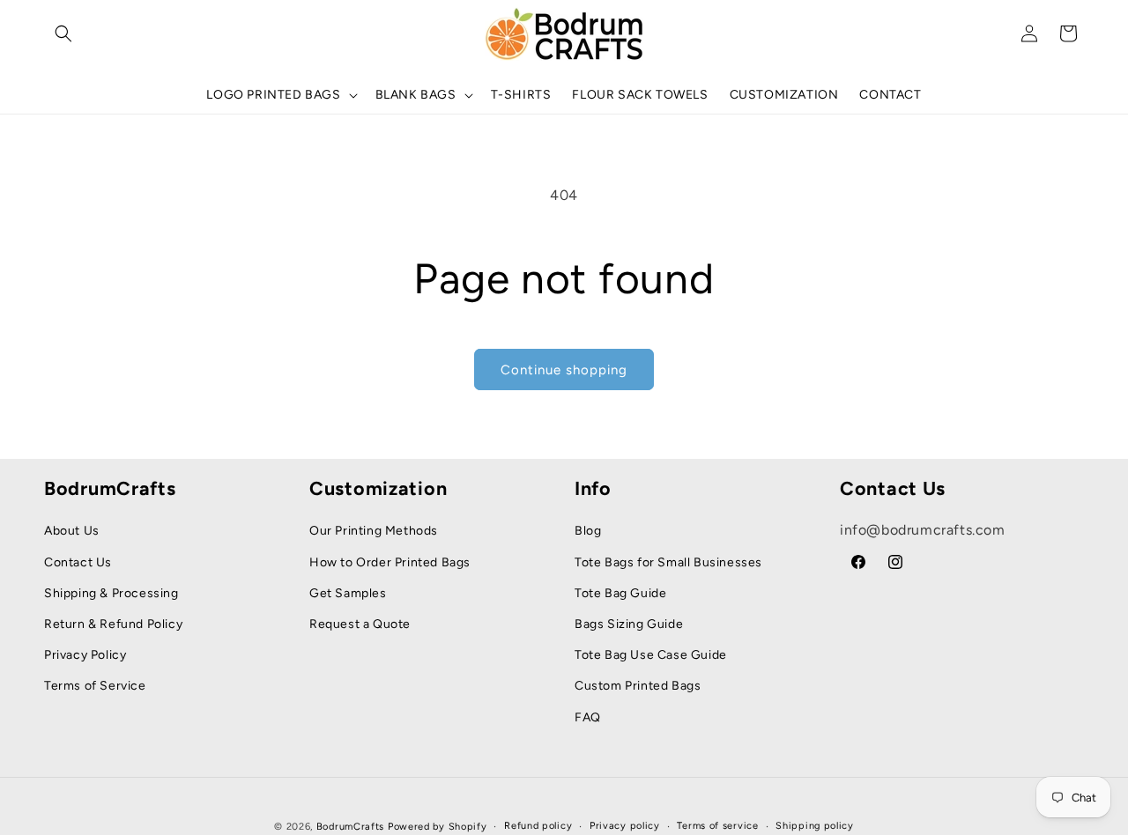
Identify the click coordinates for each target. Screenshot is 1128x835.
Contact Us (78, 562)
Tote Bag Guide (620, 593)
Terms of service (717, 825)
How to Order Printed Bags (390, 562)
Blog (588, 530)
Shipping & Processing (111, 593)
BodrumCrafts (350, 826)
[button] (63, 33)
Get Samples (348, 593)
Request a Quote (360, 624)
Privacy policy (625, 825)
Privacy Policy (85, 654)
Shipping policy (815, 825)
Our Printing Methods (373, 530)
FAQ (588, 717)
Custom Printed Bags (638, 685)
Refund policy (538, 825)
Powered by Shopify (437, 826)
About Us (72, 530)
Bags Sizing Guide (629, 624)
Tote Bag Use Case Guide (651, 654)
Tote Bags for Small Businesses (668, 562)
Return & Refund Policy (113, 624)
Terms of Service (95, 685)
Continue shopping (564, 370)
